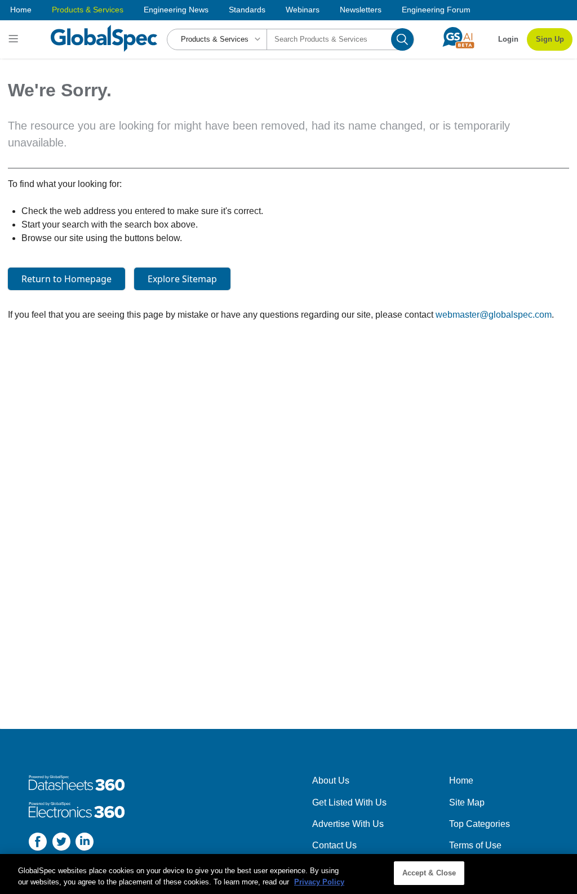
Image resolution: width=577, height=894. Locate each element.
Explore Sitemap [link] (182, 279)
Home (21, 9)
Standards (247, 9)
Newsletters (360, 9)
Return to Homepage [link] (66, 279)
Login (508, 39)
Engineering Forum (436, 9)
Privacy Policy (319, 882)
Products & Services (87, 9)
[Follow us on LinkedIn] (85, 844)
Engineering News (176, 9)
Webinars (302, 9)
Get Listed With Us (349, 802)
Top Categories (479, 824)
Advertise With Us (348, 824)
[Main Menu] (15, 39)
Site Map (467, 802)
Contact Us (334, 845)
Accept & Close (429, 873)
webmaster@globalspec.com (494, 314)
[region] (288, 874)
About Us (330, 780)
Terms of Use (475, 845)
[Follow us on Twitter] (61, 844)
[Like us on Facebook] (38, 844)
